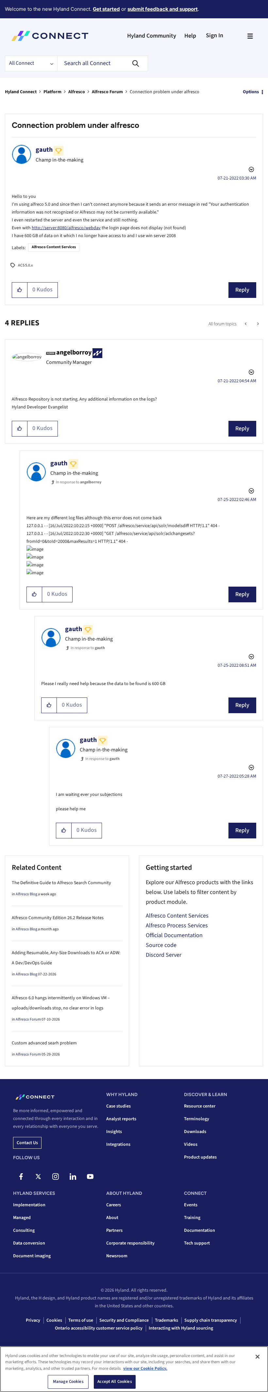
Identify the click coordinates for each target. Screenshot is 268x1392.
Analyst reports (121, 1119)
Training (192, 1217)
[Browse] (250, 36)
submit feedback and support (162, 9)
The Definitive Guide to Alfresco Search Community (61, 883)
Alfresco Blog (26, 894)
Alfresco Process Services (177, 925)
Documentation (199, 1230)
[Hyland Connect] (50, 36)
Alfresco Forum (107, 92)
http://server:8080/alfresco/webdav (66, 228)
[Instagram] (55, 1176)
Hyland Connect (21, 92)
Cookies (54, 1320)
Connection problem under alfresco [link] (164, 92)
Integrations (118, 1144)
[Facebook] (21, 1176)
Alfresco (76, 92)
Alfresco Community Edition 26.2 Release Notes (58, 918)
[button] (19, 290)
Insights (114, 1131)
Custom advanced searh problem (44, 1043)
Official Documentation (174, 935)
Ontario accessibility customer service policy (98, 1328)
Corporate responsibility (130, 1243)
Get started (106, 9)
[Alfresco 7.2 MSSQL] (257, 324)
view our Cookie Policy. (145, 1368)
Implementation (29, 1205)
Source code (161, 945)
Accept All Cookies (114, 1381)
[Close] (257, 1356)
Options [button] (251, 92)
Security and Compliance (124, 1320)
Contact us (27, 1143)
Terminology (196, 1119)
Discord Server (163, 955)
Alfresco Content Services (54, 247)
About (112, 1217)
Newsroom (116, 1256)
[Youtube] (90, 1176)
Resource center (199, 1106)
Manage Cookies (68, 1381)
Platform (52, 92)
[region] (134, 1369)
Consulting (24, 1230)
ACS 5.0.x (25, 265)
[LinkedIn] (73, 1176)
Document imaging (32, 1256)
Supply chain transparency (210, 1320)
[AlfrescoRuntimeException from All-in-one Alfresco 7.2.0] (246, 324)
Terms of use (80, 1320)
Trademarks (166, 1320)
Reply (242, 290)
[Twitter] (38, 1176)
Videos (190, 1144)
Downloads (195, 1131)
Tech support (197, 1243)
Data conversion (29, 1243)
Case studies (118, 1106)
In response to (78, 482)
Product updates (200, 1157)
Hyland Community (151, 36)
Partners (114, 1230)
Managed (22, 1217)
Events (190, 1205)
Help (190, 36)
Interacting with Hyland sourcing (181, 1328)
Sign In (214, 35)
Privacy (33, 1320)
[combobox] (102, 63)
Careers (113, 1205)
